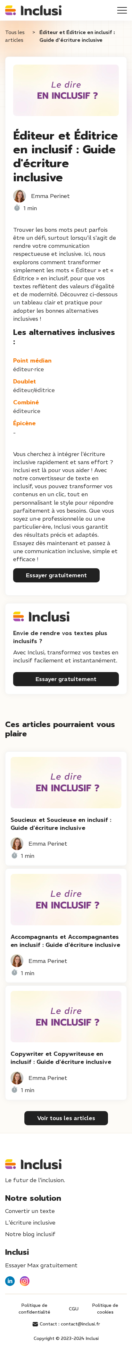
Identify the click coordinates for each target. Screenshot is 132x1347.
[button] (122, 10)
